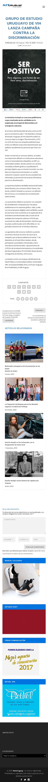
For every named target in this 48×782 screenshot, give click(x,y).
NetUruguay (18, 771)
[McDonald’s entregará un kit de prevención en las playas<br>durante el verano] (24, 348)
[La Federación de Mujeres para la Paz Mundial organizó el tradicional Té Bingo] (24, 389)
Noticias (40, 43)
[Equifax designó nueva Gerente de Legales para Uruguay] (24, 464)
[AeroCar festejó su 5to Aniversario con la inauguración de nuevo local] (24, 426)
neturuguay (20, 43)
